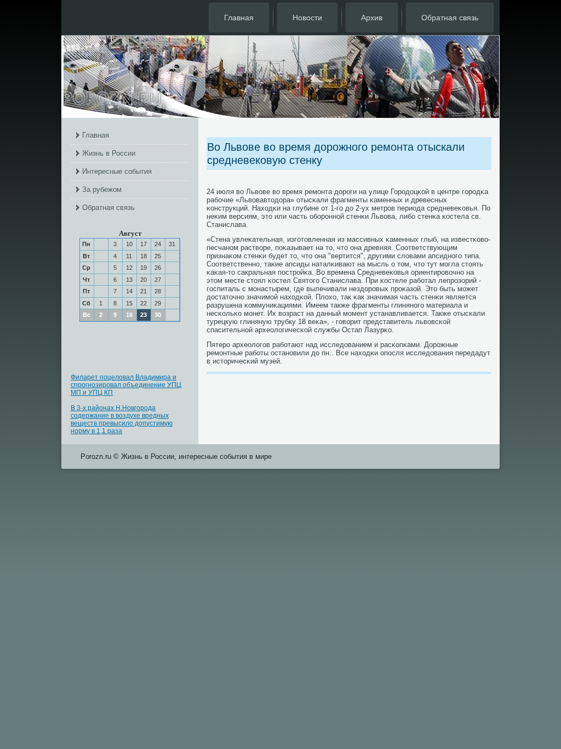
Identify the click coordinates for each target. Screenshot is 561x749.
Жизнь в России (108, 153)
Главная (239, 17)
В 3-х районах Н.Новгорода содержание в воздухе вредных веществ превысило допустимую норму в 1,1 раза (122, 419)
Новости (307, 17)
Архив (371, 17)
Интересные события (117, 171)
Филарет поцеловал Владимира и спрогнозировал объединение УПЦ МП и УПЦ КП (126, 384)
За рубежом (102, 189)
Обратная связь (449, 17)
